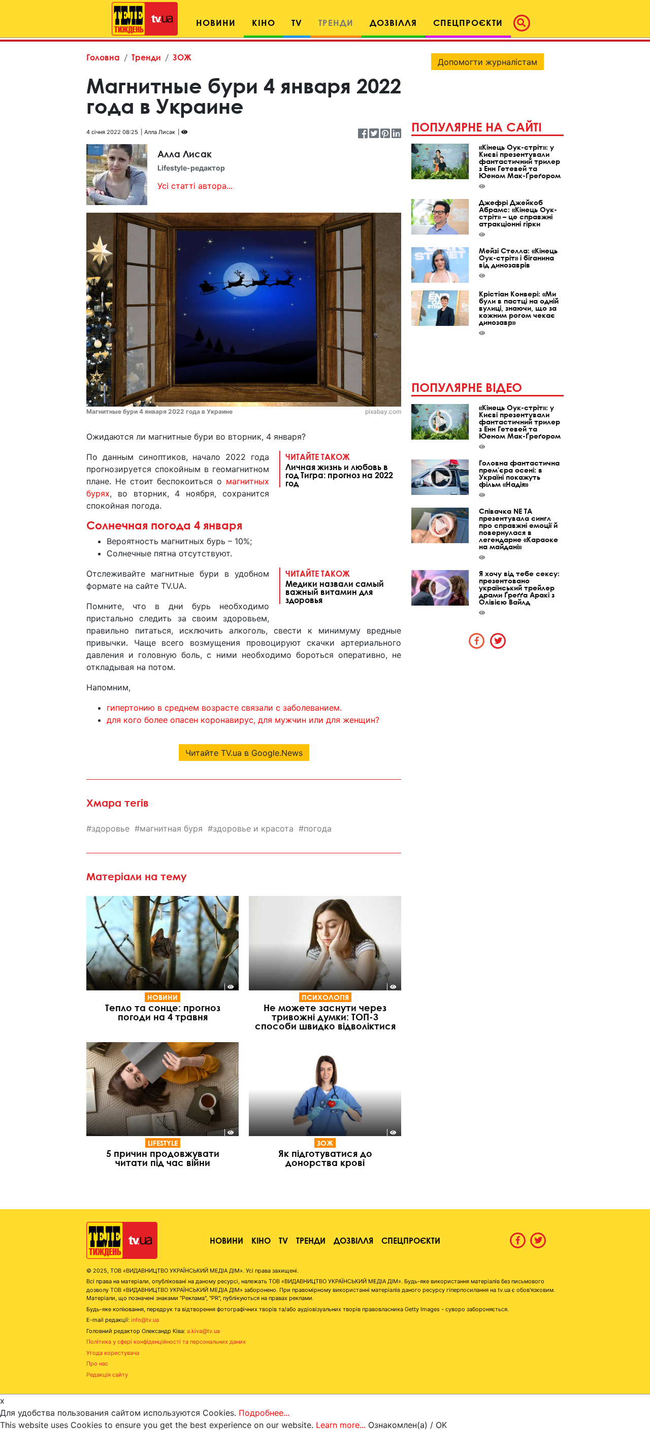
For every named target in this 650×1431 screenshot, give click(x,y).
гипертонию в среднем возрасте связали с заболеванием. (224, 708)
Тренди (146, 57)
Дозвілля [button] (393, 22)
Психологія (325, 997)
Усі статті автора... (195, 186)
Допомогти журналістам (487, 62)
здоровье (110, 828)
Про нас (97, 1363)
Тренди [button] (335, 22)
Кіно (261, 1240)
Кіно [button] (263, 22)
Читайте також (339, 469)
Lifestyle (163, 1143)
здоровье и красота (253, 828)
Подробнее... (264, 1413)
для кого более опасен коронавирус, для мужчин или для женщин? (243, 720)
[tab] (477, 640)
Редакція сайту (107, 1374)
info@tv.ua (145, 1319)
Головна (103, 57)
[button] (524, 23)
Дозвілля (353, 1240)
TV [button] (296, 22)
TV (283, 1240)
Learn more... (341, 1425)
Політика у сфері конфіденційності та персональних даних (166, 1341)
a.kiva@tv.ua (203, 1331)
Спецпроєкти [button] (468, 22)
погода (318, 828)
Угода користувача (112, 1352)
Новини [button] (216, 22)
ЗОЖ (182, 57)
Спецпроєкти (410, 1240)
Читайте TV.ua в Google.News (244, 753)
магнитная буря (171, 828)
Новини (162, 997)
